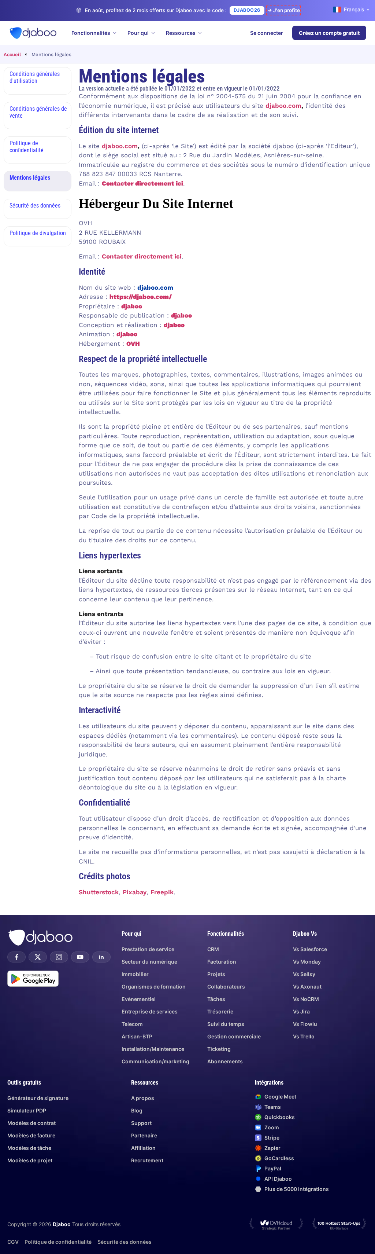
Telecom (132, 1024)
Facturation (221, 961)
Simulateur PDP (26, 1110)
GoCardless (279, 1158)
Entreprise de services (150, 1011)
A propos (142, 1098)
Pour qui (138, 33)
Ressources (181, 33)
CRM (213, 949)
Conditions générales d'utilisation (35, 77)
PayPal (272, 1168)
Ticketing (219, 1049)
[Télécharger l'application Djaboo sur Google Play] (33, 979)
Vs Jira (301, 1011)
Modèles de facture (31, 1135)
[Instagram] (59, 956)
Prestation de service (148, 949)
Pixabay (134, 892)
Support (141, 1123)
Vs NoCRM (306, 999)
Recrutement (147, 1160)
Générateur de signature (37, 1098)
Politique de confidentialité (27, 147)
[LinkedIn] (101, 956)
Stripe (271, 1137)
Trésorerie (220, 1011)
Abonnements (225, 1061)
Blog (136, 1110)
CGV (13, 1242)
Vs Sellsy (304, 974)
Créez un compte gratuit (329, 33)
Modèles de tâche (29, 1148)
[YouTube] (80, 956)
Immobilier (135, 974)
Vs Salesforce (310, 949)
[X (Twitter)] (38, 956)
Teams (272, 1107)
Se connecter (266, 33)
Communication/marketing (155, 1061)
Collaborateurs (226, 986)
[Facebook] (16, 956)
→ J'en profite (283, 10)
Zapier (272, 1148)
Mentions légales (30, 177)
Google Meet (280, 1096)
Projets (216, 974)
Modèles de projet (29, 1160)
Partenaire (144, 1135)
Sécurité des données (35, 205)
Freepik (162, 892)
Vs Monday (307, 961)
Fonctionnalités (90, 33)
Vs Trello (304, 1036)
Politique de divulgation (38, 233)
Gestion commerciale (234, 1036)
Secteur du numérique (149, 961)
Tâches (216, 999)
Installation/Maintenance (153, 1049)
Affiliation (143, 1148)
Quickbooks (279, 1117)
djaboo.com (283, 105)
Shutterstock (99, 892)
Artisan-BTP (137, 1036)
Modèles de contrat (31, 1123)
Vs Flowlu (305, 1024)
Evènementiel (139, 999)
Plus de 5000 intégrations (296, 1189)
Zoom (271, 1127)
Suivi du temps (225, 1024)
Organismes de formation (154, 986)
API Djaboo (278, 1179)
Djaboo (62, 1224)
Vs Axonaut (307, 986)
